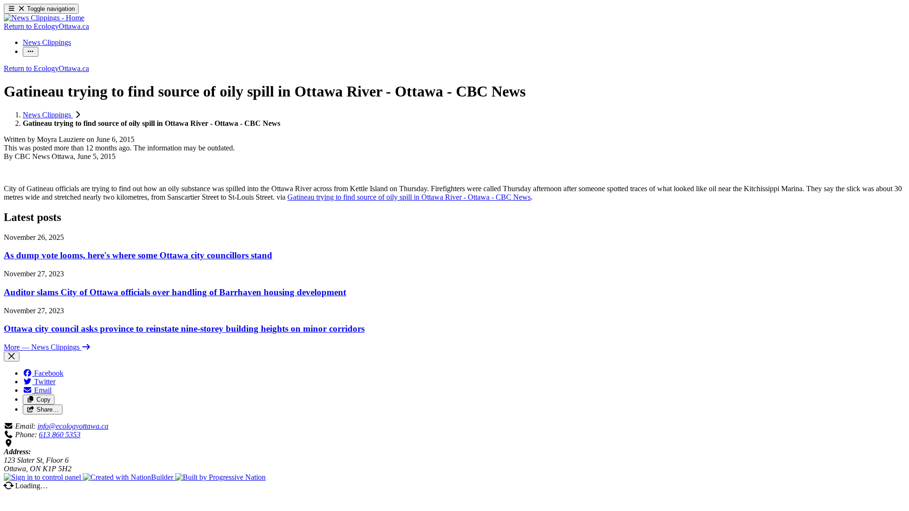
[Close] (11, 356)
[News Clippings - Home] (44, 18)
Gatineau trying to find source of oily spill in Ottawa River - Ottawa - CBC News (409, 197)
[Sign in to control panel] (43, 477)
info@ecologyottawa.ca (72, 426)
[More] (30, 52)
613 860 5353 (59, 435)
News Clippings (48, 115)
